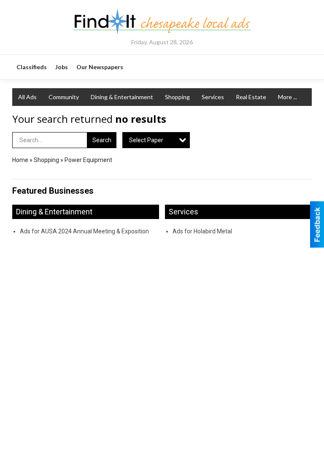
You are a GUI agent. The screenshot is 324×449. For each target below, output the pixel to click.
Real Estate (251, 96)
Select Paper (146, 140)
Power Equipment (88, 160)
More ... (287, 96)
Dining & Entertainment (122, 96)
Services (213, 96)
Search (101, 140)
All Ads (27, 96)
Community (64, 96)
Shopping (177, 96)
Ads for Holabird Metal (202, 231)
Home (20, 160)
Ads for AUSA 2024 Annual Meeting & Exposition (84, 231)
